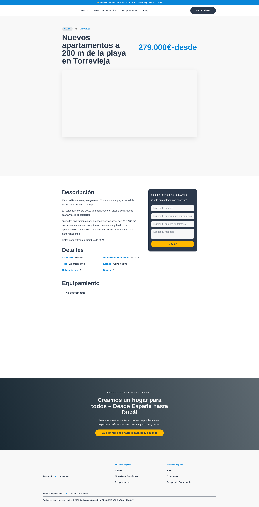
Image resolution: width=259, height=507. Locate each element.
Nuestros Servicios (105, 10)
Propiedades (129, 10)
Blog (146, 10)
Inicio (84, 10)
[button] (65, 150)
